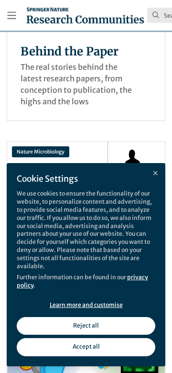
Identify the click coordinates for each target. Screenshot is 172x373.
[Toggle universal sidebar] (11, 15)
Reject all (86, 325)
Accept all (86, 346)
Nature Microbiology (40, 152)
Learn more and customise (86, 304)
